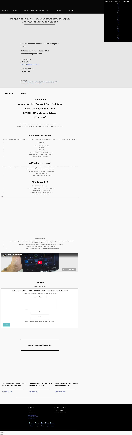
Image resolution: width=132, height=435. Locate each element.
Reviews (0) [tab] (24, 93)
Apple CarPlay (39, 82)
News (47, 10)
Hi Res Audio (55, 82)
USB (44, 83)
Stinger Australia (39, 81)
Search (59, 10)
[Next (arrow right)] (2, 434)
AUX (42, 82)
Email (40, 316)
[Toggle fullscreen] (2, 432)
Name (39, 311)
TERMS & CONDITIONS (60, 413)
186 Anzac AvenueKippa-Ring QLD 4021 (33, 416)
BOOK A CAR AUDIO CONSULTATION (113, 1)
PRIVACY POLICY (58, 410)
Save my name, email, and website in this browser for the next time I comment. (40, 321)
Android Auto (35, 82)
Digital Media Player (47, 82)
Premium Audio (23, 83)
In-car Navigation (32, 81)
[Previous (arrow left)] (0, 434)
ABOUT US (31, 407)
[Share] (3, 432)
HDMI (51, 82)
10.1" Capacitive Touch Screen (27, 82)
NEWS (29, 410)
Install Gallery (39, 10)
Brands (15, 10)
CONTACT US (31, 413)
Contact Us (71, 10)
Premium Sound (28, 83)
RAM (36, 81)
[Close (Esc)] (4, 432)
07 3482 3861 (126, 1)
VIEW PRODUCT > (7, 392)
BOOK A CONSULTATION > (29, 64)
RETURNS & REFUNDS (60, 407)
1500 (25, 81)
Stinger (42, 83)
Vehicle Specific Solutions (46, 81)
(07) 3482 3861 (31, 418)
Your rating (35, 296)
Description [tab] (9, 93)
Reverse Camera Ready (37, 83)
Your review (26, 308)
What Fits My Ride (29, 10)
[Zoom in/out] (0, 432)
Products (5, 10)
